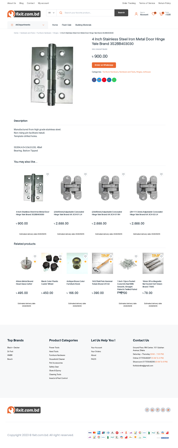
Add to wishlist (47, 174)
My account (43, 3)
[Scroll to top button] (171, 441)
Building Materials (83, 25)
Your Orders (96, 352)
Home (55, 25)
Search (121, 13)
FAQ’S (93, 359)
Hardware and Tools (27, 33)
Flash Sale (66, 25)
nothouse (147, 72)
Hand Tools (53, 352)
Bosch (10, 359)
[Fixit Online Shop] (24, 14)
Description (20, 121)
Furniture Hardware (44, 33)
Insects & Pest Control (58, 378)
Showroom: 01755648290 (150, 362)
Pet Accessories (56, 363)
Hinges (55, 33)
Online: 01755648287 (148, 358)
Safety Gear (54, 367)
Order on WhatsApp (104, 65)
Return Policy (165, 3)
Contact (31, 3)
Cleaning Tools (55, 374)
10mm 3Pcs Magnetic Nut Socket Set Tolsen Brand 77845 (152, 284)
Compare (49, 179)
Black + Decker (13, 348)
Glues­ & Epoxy (55, 371)
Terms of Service (147, 3)
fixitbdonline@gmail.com (143, 366)
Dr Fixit (10, 352)
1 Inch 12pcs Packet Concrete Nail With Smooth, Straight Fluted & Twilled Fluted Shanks (127, 286)
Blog (21, 3)
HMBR (9, 355)
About (93, 355)
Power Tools (54, 348)
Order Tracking (129, 3)
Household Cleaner (57, 359)
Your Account (96, 348)
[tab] (20, 121)
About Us (11, 3)
